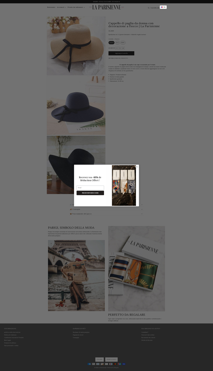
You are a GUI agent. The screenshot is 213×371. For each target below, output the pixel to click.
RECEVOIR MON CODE (90, 193)
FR (164, 7)
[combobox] (163, 7)
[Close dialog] (136, 166)
